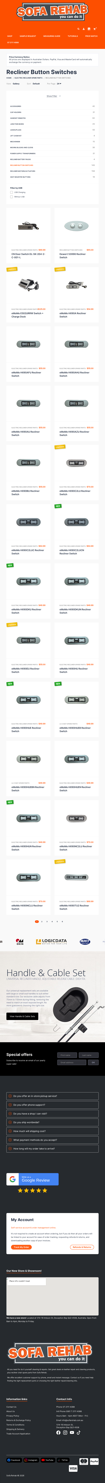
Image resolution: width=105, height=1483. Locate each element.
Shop (9, 36)
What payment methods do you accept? (35, 1140)
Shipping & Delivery (15, 1429)
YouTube (49, 1460)
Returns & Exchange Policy (18, 1420)
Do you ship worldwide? (26, 1122)
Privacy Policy (12, 1416)
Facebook (15, 1460)
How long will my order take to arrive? (34, 1148)
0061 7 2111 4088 (74, 1411)
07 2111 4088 (13, 42)
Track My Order (21, 1247)
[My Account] (84, 29)
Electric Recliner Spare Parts (28, 78)
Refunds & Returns (82, 1247)
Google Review (36, 1179)
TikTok (65, 1460)
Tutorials (73, 36)
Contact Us (11, 1407)
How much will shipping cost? (29, 1131)
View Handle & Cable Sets (22, 1016)
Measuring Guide (51, 36)
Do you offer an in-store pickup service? (35, 1096)
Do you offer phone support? (29, 1105)
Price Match (91, 36)
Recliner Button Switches (71, 250)
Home (9, 78)
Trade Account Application (18, 1433)
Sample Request (28, 36)
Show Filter (52, 96)
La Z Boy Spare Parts (68, 724)
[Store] (89, 29)
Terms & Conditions (15, 1425)
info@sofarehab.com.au (72, 1420)
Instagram (32, 1460)
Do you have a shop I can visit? (30, 1113)
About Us (10, 1411)
